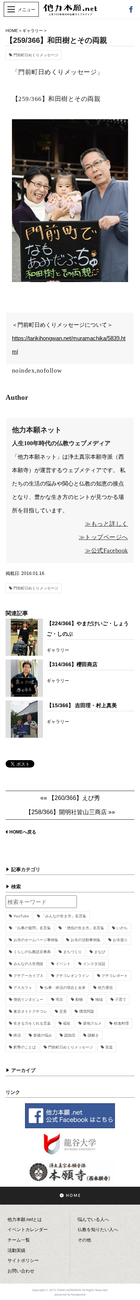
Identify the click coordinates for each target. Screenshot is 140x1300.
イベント (63, 964)
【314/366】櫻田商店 (72, 664)
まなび (99, 952)
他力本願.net (70, 13)
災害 (63, 1011)
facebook (130, 9)
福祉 (67, 1023)
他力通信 (105, 988)
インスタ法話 (94, 964)
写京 (59, 999)
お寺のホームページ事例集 (35, 940)
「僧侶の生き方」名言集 (83, 928)
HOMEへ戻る (22, 832)
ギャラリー (32, 30)
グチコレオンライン (72, 976)
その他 (84, 1240)
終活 (17, 1035)
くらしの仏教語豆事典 (32, 952)
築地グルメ (92, 1023)
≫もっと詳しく (106, 524)
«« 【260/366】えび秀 (70, 798)
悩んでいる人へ (93, 1219)
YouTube (21, 916)
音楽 (109, 1047)
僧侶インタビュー (28, 999)
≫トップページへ (103, 537)
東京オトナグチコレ (30, 1011)
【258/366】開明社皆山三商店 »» (70, 812)
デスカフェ (22, 988)
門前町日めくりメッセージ (35, 55)
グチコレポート (115, 976)
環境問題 (86, 1011)
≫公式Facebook (106, 550)
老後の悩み (42, 1035)
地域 (99, 999)
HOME (12, 30)
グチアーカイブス (28, 976)
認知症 (69, 1035)
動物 (79, 999)
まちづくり (72, 952)
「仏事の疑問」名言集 (32, 928)
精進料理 (121, 1023)
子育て (120, 999)
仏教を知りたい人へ (98, 1229)
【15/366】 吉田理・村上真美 (82, 705)
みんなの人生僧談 (28, 964)
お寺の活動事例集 (85, 940)
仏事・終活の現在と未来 (64, 988)
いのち (122, 928)
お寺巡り (120, 940)
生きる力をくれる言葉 (32, 1023)
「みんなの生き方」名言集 (63, 916)
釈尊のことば (24, 1047)
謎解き (93, 1035)
